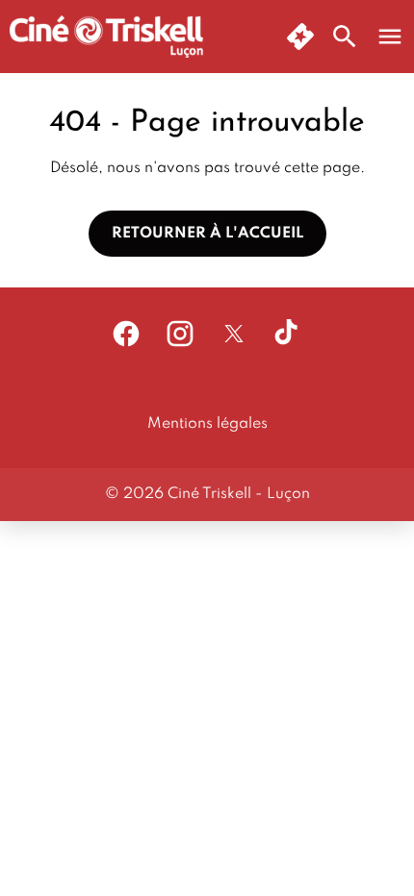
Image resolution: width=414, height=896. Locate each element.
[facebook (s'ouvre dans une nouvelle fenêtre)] (126, 333)
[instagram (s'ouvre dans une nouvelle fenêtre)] (180, 333)
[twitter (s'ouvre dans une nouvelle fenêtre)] (234, 333)
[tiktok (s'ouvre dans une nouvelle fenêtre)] (287, 333)
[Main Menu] (389, 36)
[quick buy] (300, 36)
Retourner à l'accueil (207, 233)
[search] (344, 36)
